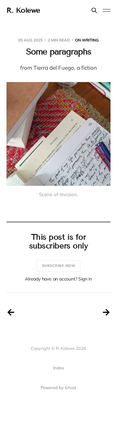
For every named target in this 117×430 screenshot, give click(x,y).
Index (58, 367)
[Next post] (106, 312)
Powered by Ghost (58, 387)
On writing (87, 40)
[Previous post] (10, 312)
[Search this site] (94, 10)
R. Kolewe (23, 10)
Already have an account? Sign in (58, 279)
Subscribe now (58, 265)
